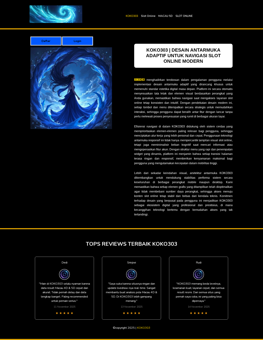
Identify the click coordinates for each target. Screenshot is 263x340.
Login (77, 41)
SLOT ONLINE (184, 16)
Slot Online (148, 16)
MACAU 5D (165, 16)
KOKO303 (132, 16)
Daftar (46, 41)
